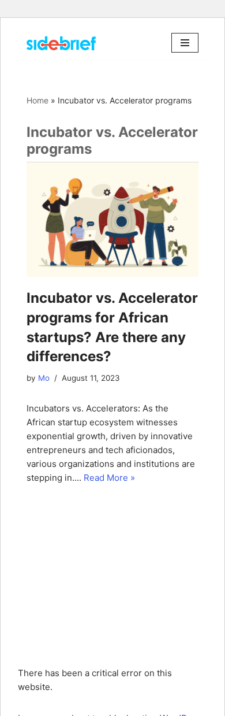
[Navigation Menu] (184, 43)
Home (37, 100)
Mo (44, 378)
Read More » (109, 477)
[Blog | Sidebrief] (61, 43)
